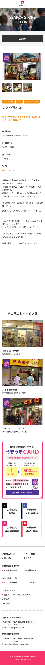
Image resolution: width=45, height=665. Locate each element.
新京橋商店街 (30, 570)
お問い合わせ (7, 599)
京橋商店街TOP (8, 553)
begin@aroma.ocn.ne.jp (18, 644)
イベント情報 (29, 553)
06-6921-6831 (8, 170)
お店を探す (7, 558)
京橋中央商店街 (10, 570)
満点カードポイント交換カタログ (18, 594)
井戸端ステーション (12, 582)
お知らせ (27, 558)
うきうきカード (8, 590)
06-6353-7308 (12, 641)
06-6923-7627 (12, 624)
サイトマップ (7, 603)
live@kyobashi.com (16, 627)
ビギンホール (30, 582)
